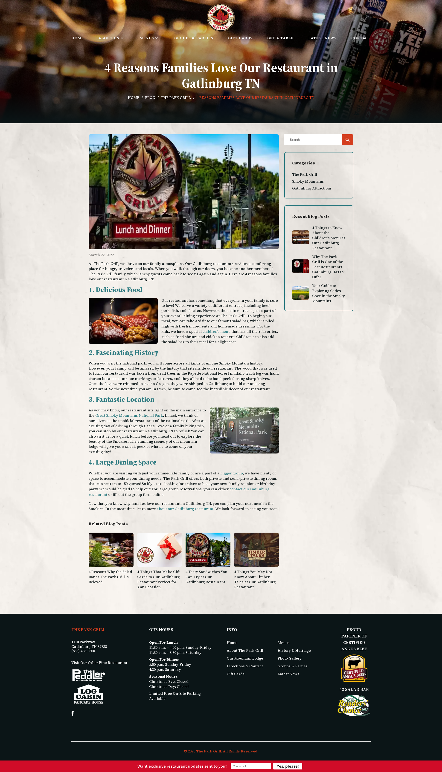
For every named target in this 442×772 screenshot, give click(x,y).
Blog (150, 97)
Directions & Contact (245, 666)
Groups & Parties (193, 37)
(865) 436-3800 (83, 651)
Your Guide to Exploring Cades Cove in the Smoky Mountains (328, 293)
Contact (361, 37)
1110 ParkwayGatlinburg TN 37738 (89, 644)
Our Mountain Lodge (245, 658)
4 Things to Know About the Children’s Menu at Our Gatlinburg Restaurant (328, 237)
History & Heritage (294, 650)
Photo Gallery (290, 658)
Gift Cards (240, 37)
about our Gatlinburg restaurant (185, 508)
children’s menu (216, 331)
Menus (147, 37)
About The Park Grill (245, 650)
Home (77, 37)
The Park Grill (176, 97)
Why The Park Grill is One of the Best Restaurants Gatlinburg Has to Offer (327, 266)
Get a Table (280, 37)
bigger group (231, 473)
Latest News (322, 37)
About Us (109, 37)
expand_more (122, 38)
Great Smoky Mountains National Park (129, 415)
